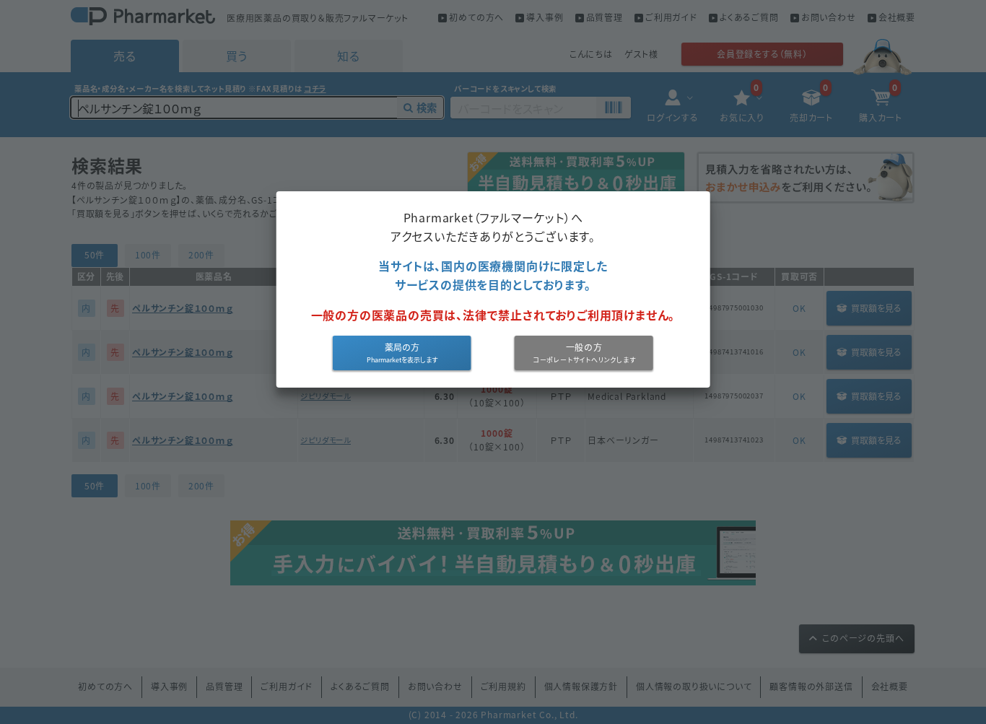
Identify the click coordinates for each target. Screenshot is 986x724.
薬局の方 (402, 347)
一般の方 (584, 347)
